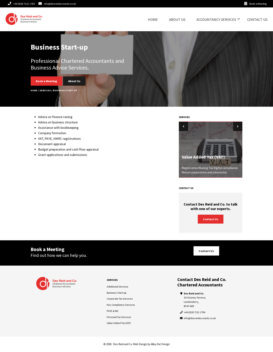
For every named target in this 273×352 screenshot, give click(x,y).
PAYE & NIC (112, 311)
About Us (74, 81)
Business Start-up (116, 292)
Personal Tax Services (119, 317)
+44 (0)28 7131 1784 (194, 312)
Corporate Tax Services (120, 298)
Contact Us (210, 219)
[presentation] (183, 126)
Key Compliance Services (121, 304)
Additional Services (117, 286)
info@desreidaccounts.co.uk (200, 318)
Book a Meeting (46, 81)
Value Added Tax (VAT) (119, 323)
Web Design (140, 344)
